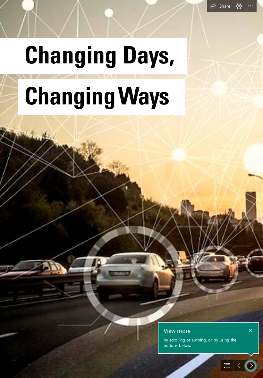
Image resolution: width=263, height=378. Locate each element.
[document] (131, 189)
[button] (220, 6)
